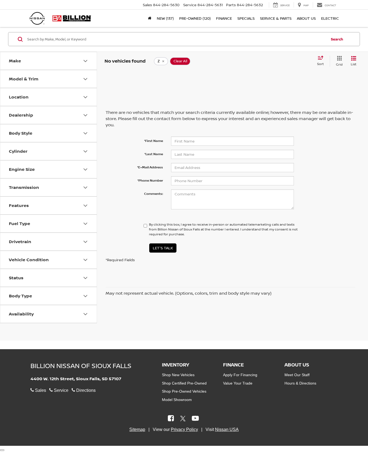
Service (60, 390)
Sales (40, 390)
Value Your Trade (237, 383)
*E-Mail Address (150, 167)
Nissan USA (227, 429)
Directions (85, 390)
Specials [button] (246, 18)
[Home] (149, 18)
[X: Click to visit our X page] (183, 419)
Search (337, 39)
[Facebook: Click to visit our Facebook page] (171, 419)
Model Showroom (177, 399)
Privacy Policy (184, 429)
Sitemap (137, 429)
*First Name (153, 140)
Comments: (153, 193)
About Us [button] (306, 18)
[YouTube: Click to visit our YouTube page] (195, 419)
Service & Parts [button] (275, 18)
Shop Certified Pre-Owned (184, 383)
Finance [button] (224, 18)
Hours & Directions (300, 383)
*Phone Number (150, 180)
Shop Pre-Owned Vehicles (184, 391)
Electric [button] (330, 18)
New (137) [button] (165, 18)
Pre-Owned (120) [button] (195, 18)
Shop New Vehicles (178, 375)
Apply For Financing (240, 375)
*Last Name (153, 154)
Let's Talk (163, 247)
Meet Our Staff (297, 375)
